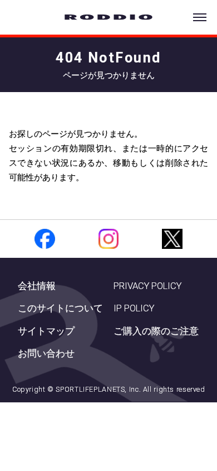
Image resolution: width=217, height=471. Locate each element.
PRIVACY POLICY (147, 286)
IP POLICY (134, 308)
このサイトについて (60, 308)
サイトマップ (46, 331)
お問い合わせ (46, 353)
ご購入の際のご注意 (156, 331)
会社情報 (37, 286)
